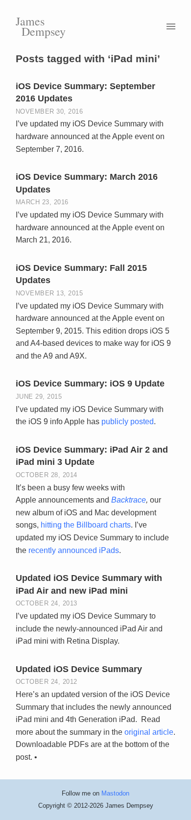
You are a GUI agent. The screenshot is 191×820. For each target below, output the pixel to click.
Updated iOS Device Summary (79, 669)
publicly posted (127, 421)
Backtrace (128, 500)
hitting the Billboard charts (86, 525)
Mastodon (115, 793)
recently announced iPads (73, 550)
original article (148, 732)
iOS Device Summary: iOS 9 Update (90, 383)
